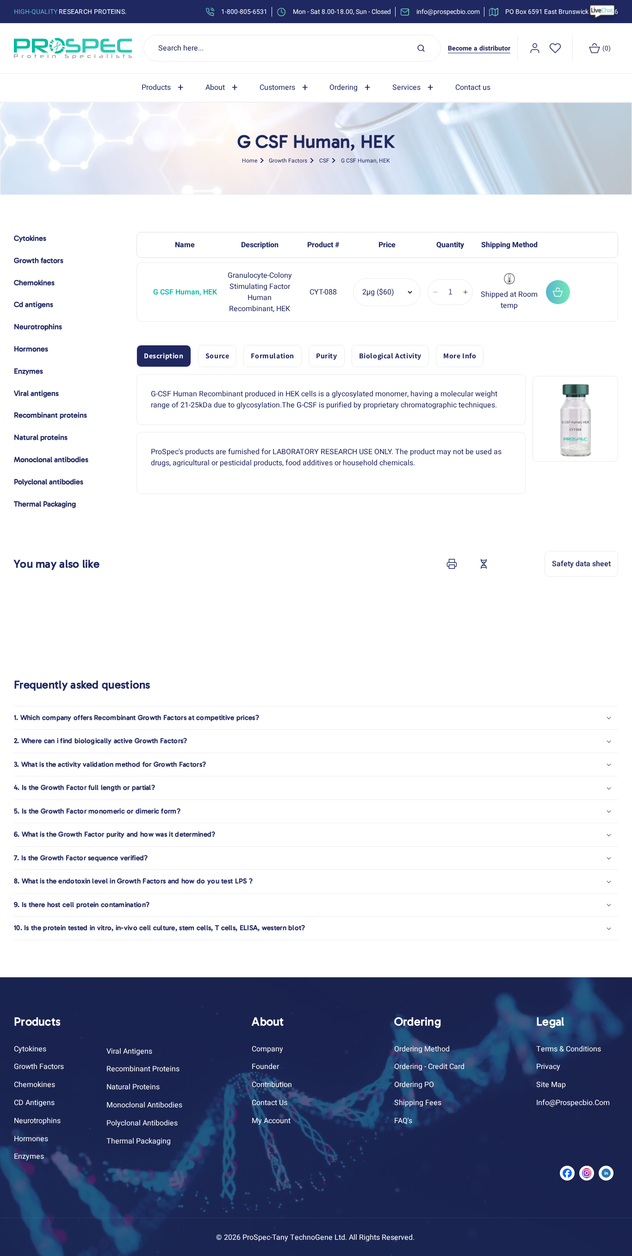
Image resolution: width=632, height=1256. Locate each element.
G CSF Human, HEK (365, 160)
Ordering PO (414, 1084)
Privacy (548, 1066)
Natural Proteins (133, 1087)
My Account (271, 1120)
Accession (506, 563)
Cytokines (30, 1049)
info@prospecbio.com (573, 1102)
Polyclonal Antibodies (142, 1123)
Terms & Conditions (568, 1049)
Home (249, 160)
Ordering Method (422, 1049)
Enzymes (29, 1156)
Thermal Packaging (138, 1141)
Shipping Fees (417, 1102)
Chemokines (34, 1084)
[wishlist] (555, 48)
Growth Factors (288, 160)
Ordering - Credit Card (429, 1066)
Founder (265, 1066)
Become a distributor (479, 48)
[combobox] (292, 48)
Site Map (551, 1084)
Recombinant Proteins (143, 1069)
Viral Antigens (129, 1051)
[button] (164, 88)
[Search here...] (421, 48)
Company (267, 1049)
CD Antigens (34, 1102)
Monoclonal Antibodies (144, 1105)
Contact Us (269, 1102)
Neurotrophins (37, 1120)
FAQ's (403, 1120)
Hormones (31, 1138)
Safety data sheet (581, 563)
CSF (324, 160)
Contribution (272, 1084)
